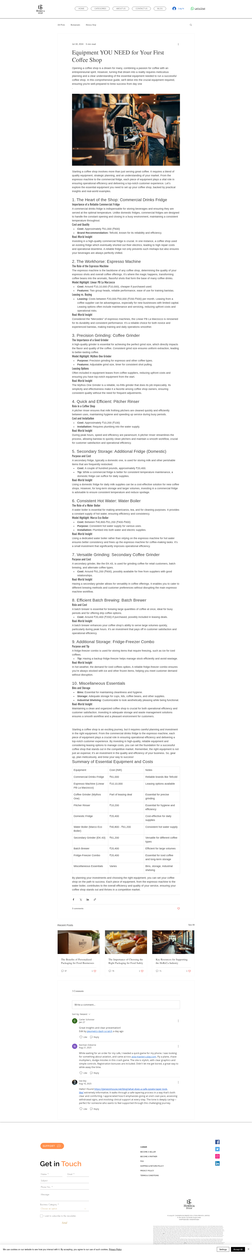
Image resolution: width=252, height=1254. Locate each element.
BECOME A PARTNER (148, 1157)
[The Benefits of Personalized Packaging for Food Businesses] (79, 942)
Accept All (238, 1249)
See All (191, 925)
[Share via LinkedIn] (87, 899)
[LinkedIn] (217, 1163)
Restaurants (75, 24)
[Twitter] (217, 1149)
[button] (190, 24)
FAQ (142, 1161)
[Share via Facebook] (73, 899)
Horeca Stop (91, 24)
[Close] (248, 1249)
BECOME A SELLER (148, 1152)
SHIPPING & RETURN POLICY (152, 1166)
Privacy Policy (115, 1249)
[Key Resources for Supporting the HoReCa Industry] (173, 942)
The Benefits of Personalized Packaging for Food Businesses (77, 961)
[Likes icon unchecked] (81, 1037)
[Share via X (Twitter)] (80, 899)
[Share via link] (94, 899)
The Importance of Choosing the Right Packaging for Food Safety (125, 961)
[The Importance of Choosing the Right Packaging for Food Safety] (126, 942)
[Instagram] (217, 1156)
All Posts (61, 24)
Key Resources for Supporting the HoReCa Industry (172, 961)
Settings (223, 1249)
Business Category (48, 1205)
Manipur (185, 1242)
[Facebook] (217, 1142)
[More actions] (178, 44)
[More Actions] (178, 1021)
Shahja (163, 1233)
